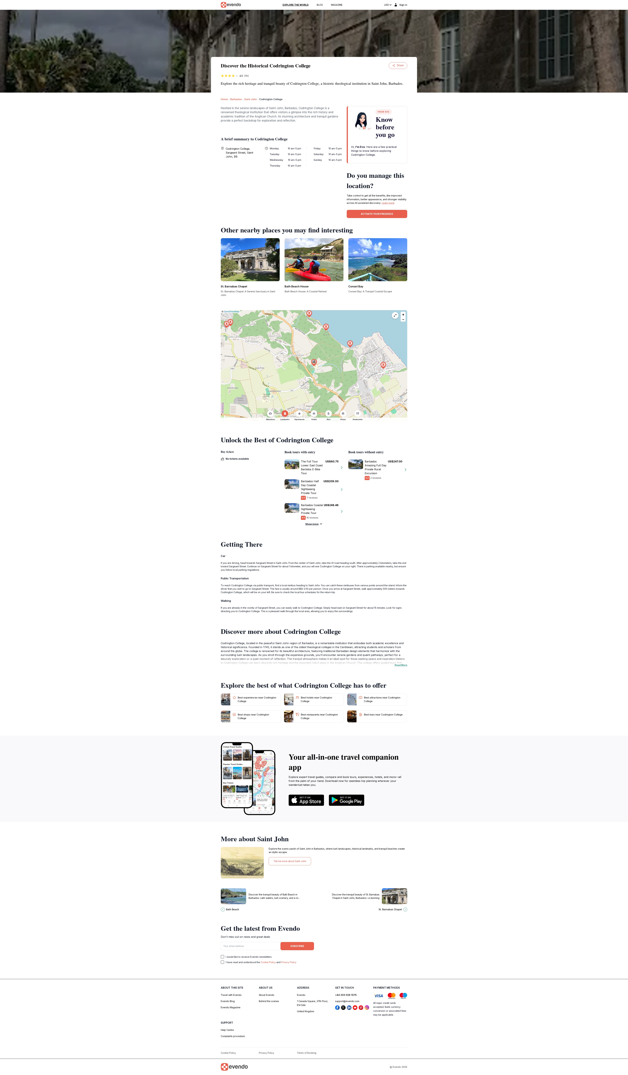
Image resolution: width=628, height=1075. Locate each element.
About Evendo (266, 995)
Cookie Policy (268, 962)
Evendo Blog (228, 1001)
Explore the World (296, 5)
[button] (314, 362)
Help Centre (227, 1030)
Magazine (336, 5)
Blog (320, 5)
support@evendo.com (347, 1001)
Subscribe (297, 946)
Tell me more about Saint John (289, 861)
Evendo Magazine (230, 1007)
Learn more (388, 202)
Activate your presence (377, 213)
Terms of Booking (306, 1052)
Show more (312, 524)
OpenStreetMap (231, 311)
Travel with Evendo (231, 995)
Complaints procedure (233, 1036)
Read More (401, 665)
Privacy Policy (288, 962)
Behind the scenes (269, 1001)
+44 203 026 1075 (346, 995)
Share (400, 65)
